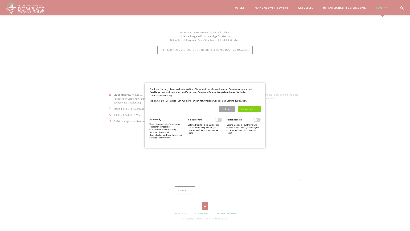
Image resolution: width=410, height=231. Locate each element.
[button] (227, 109)
